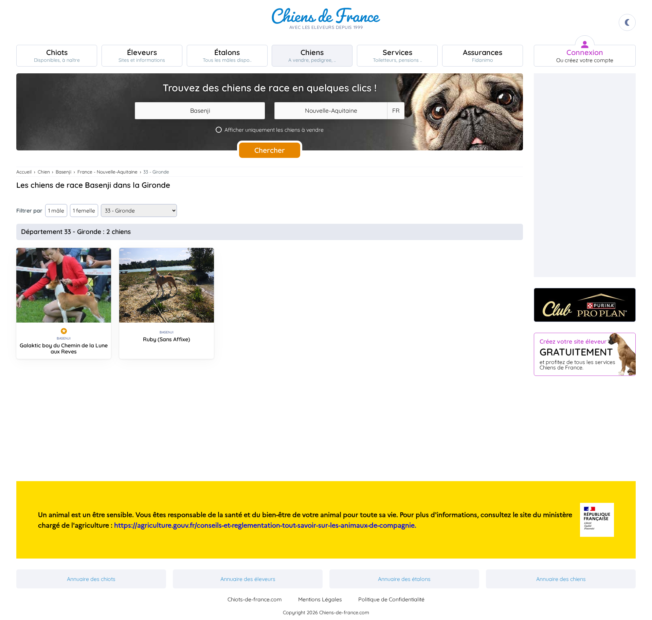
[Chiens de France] (326, 22)
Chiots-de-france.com (255, 599)
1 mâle (56, 210)
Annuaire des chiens (561, 579)
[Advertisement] (269, 422)
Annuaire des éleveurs (247, 579)
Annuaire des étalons (404, 579)
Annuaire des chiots (91, 579)
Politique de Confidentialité (391, 599)
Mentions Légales (320, 599)
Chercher (269, 150)
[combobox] (200, 110)
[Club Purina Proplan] (585, 305)
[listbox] (395, 110)
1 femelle (84, 210)
